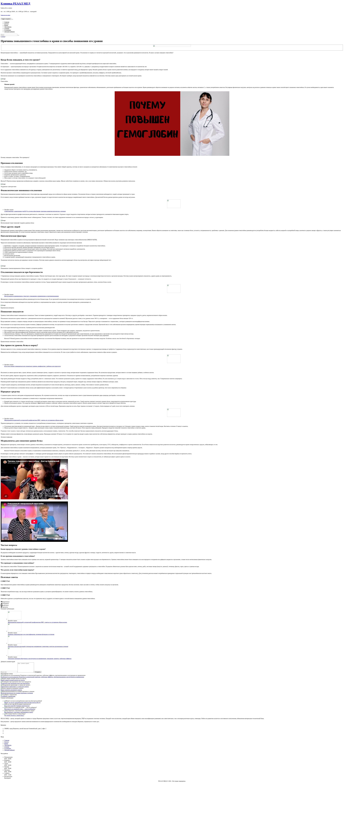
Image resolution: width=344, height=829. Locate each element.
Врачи (6, 25)
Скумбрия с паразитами (8, 696)
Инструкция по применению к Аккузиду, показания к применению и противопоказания (31, 296)
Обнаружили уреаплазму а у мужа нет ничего (15, 686)
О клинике (7, 30)
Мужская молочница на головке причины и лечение (17, 693)
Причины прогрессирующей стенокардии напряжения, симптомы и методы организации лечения (38, 646)
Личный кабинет (9, 31)
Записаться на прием (5, 15)
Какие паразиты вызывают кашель (11, 690)
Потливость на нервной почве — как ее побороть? (19, 709)
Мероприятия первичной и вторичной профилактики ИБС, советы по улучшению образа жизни (33, 420)
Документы (7, 27)
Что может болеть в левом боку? (14, 715)
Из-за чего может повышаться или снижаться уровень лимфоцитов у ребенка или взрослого (32, 366)
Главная (6, 22)
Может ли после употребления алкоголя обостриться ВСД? (22, 702)
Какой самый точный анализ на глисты (13, 680)
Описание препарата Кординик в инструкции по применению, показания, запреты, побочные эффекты (39, 658)
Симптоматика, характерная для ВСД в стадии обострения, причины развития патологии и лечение (35, 211)
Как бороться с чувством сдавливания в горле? (18, 712)
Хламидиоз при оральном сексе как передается (15, 683)
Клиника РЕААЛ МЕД (15, 3)
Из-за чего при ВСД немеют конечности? (17, 706)
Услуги (6, 23)
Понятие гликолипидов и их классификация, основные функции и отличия (31, 634)
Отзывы (6, 28)
